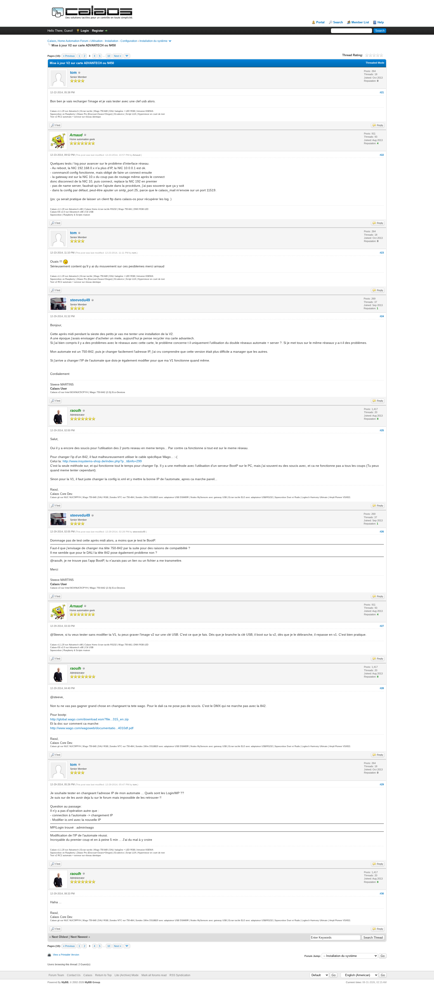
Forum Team (56, 975)
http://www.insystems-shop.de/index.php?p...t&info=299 (102, 461)
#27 (382, 626)
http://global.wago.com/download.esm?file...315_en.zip (89, 719)
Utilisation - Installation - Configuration (113, 41)
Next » (117, 56)
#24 (382, 316)
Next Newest (79, 937)
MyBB (64, 982)
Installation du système (153, 41)
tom (73, 72)
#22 (382, 154)
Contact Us (73, 975)
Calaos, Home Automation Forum (67, 41)
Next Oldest (60, 937)
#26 (382, 531)
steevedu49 (80, 300)
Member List (360, 22)
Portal (320, 22)
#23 (382, 252)
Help (380, 22)
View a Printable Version (66, 954)
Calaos (87, 975)
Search (338, 22)
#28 (382, 688)
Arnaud (136, 155)
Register (98, 30)
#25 (382, 430)
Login (85, 30)
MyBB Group (92, 982)
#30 (382, 893)
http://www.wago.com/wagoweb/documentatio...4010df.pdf (91, 728)
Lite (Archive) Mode (127, 975)
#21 (382, 92)
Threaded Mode (375, 62)
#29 (382, 784)
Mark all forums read (154, 975)
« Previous (69, 56)
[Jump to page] (126, 56)
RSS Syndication (180, 975)
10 (108, 56)
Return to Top (103, 975)
